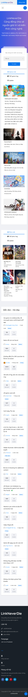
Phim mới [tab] (12, 232)
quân (7, 585)
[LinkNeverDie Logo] (7, 2)
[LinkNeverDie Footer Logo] (11, 613)
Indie (14, 170)
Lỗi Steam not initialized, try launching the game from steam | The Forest (14, 488)
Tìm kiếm (14, 64)
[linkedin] (14, 679)
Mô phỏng (18, 101)
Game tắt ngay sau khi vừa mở (13, 543)
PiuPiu (7, 512)
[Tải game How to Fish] (14, 157)
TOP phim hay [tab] (13, 236)
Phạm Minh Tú (9, 545)
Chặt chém (12, 144)
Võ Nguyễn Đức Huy (10, 527)
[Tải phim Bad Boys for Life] (8, 252)
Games (9, 328)
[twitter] (6, 679)
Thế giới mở (12, 101)
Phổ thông (12, 103)
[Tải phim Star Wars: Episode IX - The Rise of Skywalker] (8, 277)
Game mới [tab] (12, 72)
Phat (7, 474)
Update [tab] (11, 80)
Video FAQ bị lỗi (8, 525)
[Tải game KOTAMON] (14, 181)
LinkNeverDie (14, 693)
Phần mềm (7, 455)
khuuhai (8, 567)
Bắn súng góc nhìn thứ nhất (16, 167)
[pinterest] (10, 679)
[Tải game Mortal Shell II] (14, 134)
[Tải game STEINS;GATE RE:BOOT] (14, 204)
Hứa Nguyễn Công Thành (12, 325)
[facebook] (2, 679)
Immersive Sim (7, 193)
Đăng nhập (22, 2)
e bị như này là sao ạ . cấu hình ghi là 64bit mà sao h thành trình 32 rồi (14, 429)
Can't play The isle (9, 411)
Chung (21, 362)
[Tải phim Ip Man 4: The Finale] (19, 277)
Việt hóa (22, 87)
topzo (2, 650)
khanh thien (9, 395)
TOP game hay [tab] (13, 76)
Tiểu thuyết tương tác (18, 214)
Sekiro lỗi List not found (11, 340)
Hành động (7, 144)
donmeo (8, 435)
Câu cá (10, 170)
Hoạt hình (12, 217)
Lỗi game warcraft (9, 393)
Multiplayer (21, 85)
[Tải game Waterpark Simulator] (14, 90)
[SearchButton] (25, 8)
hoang (7, 344)
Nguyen (8, 494)
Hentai (19, 191)
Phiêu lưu (18, 144)
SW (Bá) (8, 362)
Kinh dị (7, 146)
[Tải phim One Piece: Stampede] (19, 252)
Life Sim (7, 101)
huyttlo (7, 415)
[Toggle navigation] (2, 7)
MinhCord (8, 452)
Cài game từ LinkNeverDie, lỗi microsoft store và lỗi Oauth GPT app (14, 320)
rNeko (7, 381)
